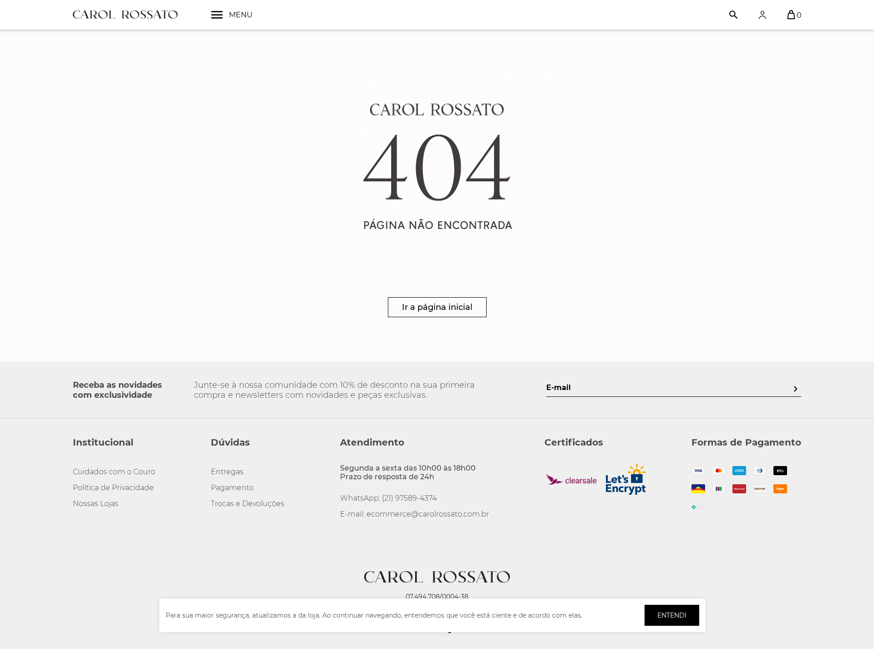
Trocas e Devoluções (248, 503)
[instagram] (80, 534)
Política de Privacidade (113, 487)
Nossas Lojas (95, 503)
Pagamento (232, 487)
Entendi (671, 615)
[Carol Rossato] (125, 14)
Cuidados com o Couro (114, 471)
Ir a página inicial (437, 307)
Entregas (227, 471)
